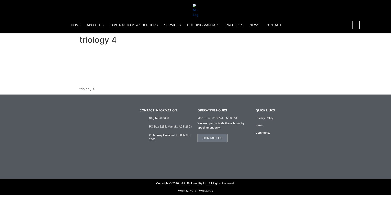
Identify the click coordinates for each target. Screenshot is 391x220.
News (254, 25)
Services (172, 25)
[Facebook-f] (257, 140)
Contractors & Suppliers (134, 25)
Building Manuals (203, 25)
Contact (273, 25)
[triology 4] (110, 81)
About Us (95, 25)
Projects (234, 25)
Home (76, 25)
